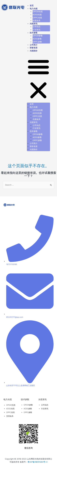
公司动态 (36, 27)
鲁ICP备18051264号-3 (37, 462)
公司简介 (33, 45)
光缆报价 (33, 51)
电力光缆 (33, 9)
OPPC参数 (37, 42)
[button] (38, 79)
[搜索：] (28, 185)
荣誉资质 (33, 48)
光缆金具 (36, 21)
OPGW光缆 (38, 12)
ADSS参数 (37, 39)
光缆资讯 (33, 24)
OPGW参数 (38, 36)
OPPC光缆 (37, 18)
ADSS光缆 (37, 15)
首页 (32, 6)
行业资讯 (36, 30)
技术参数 (33, 33)
